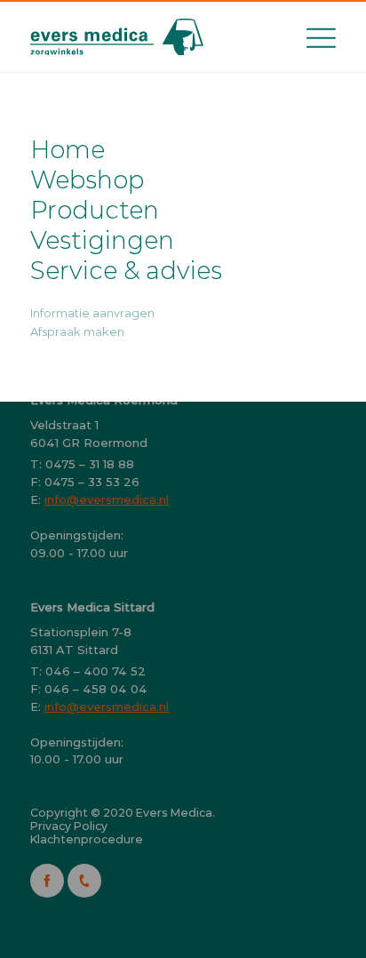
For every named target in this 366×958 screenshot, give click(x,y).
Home (67, 149)
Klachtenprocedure (86, 839)
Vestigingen (102, 240)
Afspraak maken (77, 331)
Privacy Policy (68, 826)
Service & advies (126, 270)
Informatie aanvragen (92, 313)
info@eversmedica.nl (106, 499)
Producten (94, 210)
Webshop (87, 179)
